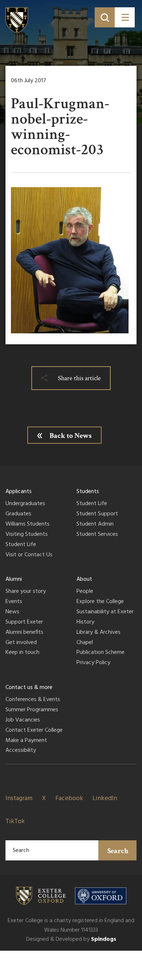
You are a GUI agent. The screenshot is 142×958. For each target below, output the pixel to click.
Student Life (20, 545)
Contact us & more (28, 687)
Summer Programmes (31, 710)
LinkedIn (104, 798)
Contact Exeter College (34, 730)
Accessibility (20, 750)
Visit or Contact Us (28, 555)
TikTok (15, 821)
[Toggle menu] (125, 17)
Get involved (21, 643)
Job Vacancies (22, 720)
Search (118, 851)
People (84, 591)
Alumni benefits (24, 632)
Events (13, 602)
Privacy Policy (93, 663)
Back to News (71, 435)
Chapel (84, 643)
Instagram (18, 798)
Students (87, 491)
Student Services (97, 534)
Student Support (97, 514)
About (84, 579)
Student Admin (95, 524)
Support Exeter (24, 622)
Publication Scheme (100, 652)
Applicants (18, 491)
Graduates (18, 514)
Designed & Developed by (71, 939)
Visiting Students (26, 534)
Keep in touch (22, 652)
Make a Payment (26, 741)
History (85, 622)
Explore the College (100, 602)
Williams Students (27, 524)
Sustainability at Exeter (105, 612)
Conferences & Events (32, 700)
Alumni (13, 579)
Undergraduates (25, 504)
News (12, 612)
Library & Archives (98, 632)
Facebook (69, 798)
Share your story (25, 591)
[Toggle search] (105, 17)
